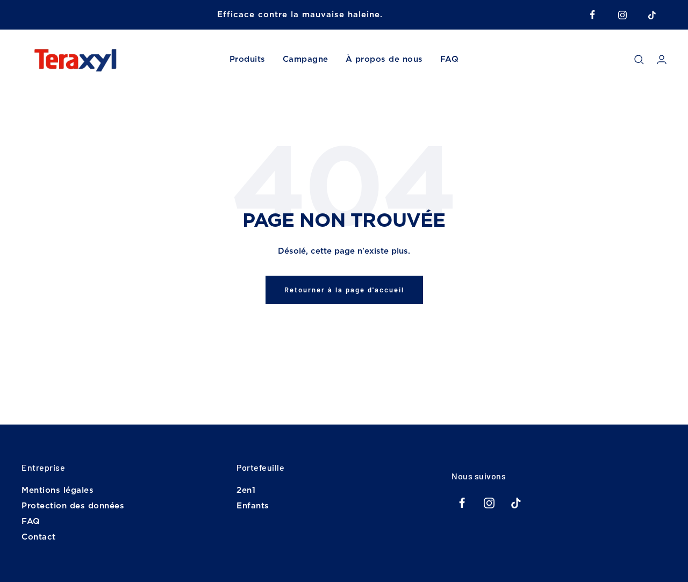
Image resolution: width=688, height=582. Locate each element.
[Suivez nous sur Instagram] (622, 15)
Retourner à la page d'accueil (344, 289)
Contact (39, 537)
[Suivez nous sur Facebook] (592, 15)
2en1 (245, 490)
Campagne (305, 59)
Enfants (252, 506)
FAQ (449, 59)
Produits (248, 59)
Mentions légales (58, 490)
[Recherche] (639, 59)
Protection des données (73, 506)
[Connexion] (661, 59)
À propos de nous (384, 59)
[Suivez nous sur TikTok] (651, 15)
